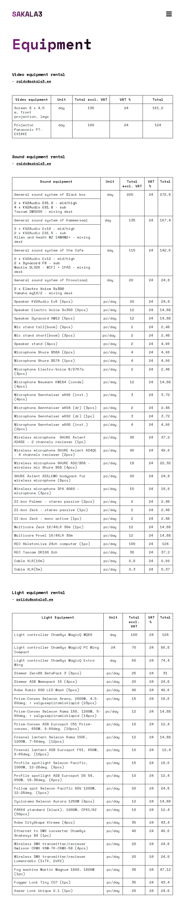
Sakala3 (27, 13)
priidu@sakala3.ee (34, 599)
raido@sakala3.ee (33, 81)
